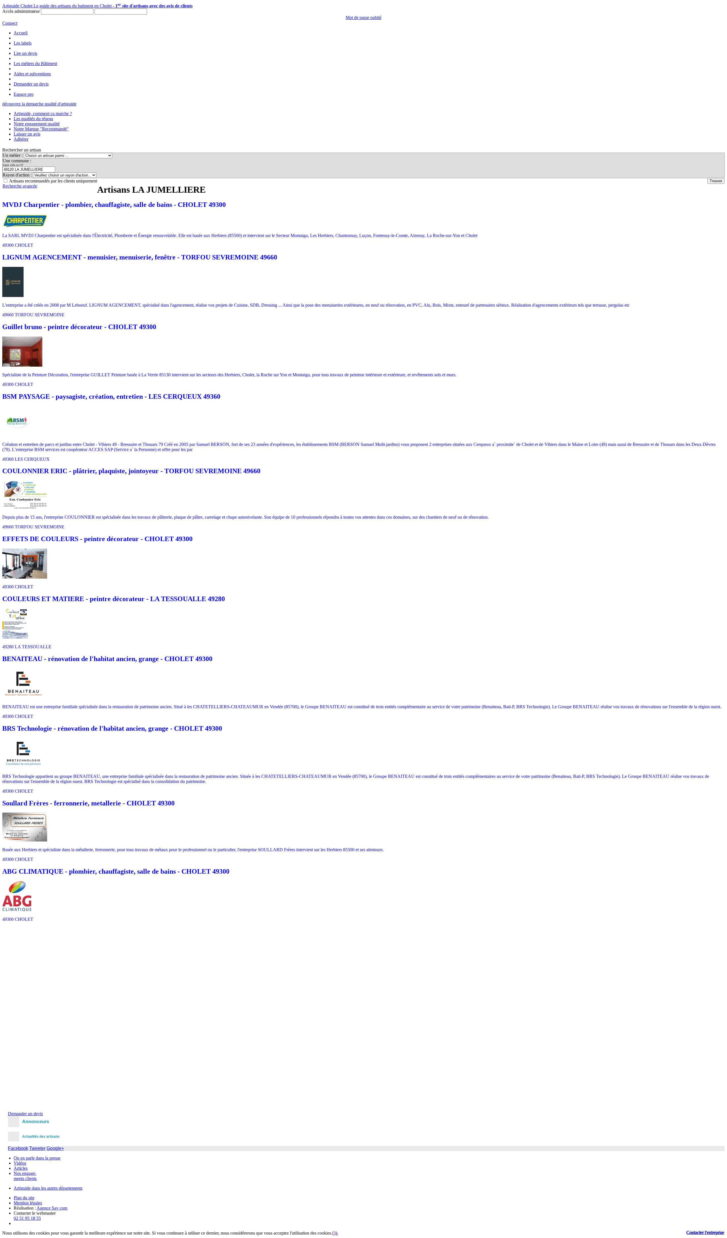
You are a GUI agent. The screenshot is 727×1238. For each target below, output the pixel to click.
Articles (21, 1168)
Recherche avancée (20, 186)
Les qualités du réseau (33, 118)
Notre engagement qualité (37, 123)
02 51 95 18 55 (27, 1218)
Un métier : (13, 155)
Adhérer (21, 139)
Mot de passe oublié (363, 17)
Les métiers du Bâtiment (35, 63)
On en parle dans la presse (37, 1158)
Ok (335, 1233)
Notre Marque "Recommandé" (41, 128)
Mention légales (28, 1202)
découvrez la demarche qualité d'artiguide (39, 103)
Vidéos (20, 1163)
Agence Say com (52, 1208)
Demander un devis (31, 84)
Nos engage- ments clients (25, 1176)
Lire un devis (25, 53)
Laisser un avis (27, 134)
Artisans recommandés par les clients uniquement (53, 180)
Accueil (21, 32)
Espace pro (24, 94)
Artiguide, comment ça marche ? (43, 113)
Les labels (23, 43)
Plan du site (24, 1197)
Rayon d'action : (18, 175)
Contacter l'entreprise (705, 1232)
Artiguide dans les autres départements (48, 1188)
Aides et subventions (32, 73)
